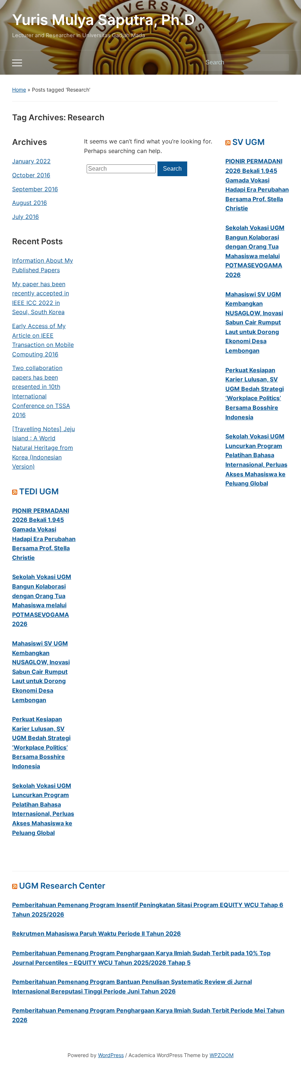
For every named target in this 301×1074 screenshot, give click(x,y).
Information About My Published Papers (42, 265)
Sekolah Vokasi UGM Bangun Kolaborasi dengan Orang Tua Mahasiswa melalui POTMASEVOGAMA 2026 (41, 600)
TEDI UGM (39, 491)
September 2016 (35, 189)
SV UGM (248, 142)
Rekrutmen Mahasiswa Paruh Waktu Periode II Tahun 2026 (96, 933)
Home (19, 89)
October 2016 (31, 175)
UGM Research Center (62, 885)
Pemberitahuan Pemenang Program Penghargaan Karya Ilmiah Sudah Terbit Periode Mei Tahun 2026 (148, 1015)
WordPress (111, 1055)
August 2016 (29, 202)
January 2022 (31, 161)
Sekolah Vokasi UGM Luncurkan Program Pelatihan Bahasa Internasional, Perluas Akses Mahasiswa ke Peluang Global (43, 809)
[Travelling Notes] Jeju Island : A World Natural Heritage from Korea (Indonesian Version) (43, 447)
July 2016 (25, 216)
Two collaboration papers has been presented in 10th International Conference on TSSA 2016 (41, 391)
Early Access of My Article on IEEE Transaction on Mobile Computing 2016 (43, 340)
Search (279, 62)
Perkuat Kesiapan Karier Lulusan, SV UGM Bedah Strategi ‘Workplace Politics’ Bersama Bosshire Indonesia (41, 742)
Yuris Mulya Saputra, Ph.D (103, 20)
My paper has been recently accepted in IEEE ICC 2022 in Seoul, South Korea (40, 298)
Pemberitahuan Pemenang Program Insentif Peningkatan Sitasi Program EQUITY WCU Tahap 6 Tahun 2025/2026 (147, 909)
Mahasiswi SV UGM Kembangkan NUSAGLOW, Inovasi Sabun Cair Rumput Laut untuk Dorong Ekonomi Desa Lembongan (41, 672)
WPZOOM (221, 1055)
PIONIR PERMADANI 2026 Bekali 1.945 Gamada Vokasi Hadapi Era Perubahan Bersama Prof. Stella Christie (44, 534)
